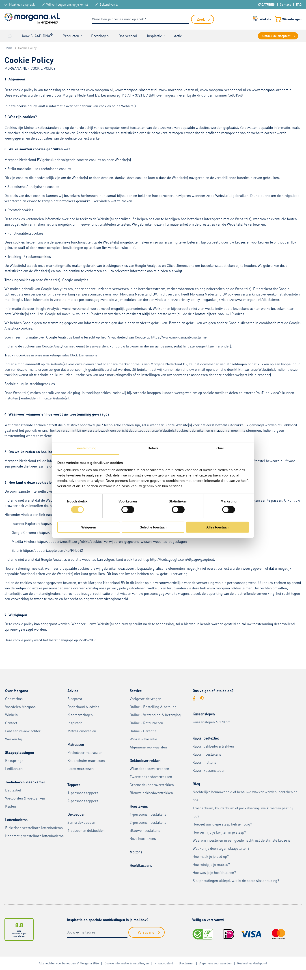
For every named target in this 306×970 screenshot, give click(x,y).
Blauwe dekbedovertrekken (151, 793)
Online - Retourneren (146, 723)
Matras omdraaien (81, 731)
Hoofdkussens (141, 865)
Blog (196, 784)
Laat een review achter (23, 731)
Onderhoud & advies (83, 707)
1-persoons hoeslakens (148, 814)
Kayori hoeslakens (207, 754)
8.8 (19, 924)
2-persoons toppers (82, 801)
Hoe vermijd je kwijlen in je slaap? (219, 832)
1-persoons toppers (82, 793)
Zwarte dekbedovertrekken (151, 776)
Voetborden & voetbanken (25, 798)
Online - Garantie (143, 731)
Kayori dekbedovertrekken (213, 746)
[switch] (127, 509)
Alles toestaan (217, 527)
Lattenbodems (16, 819)
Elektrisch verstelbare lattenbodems (34, 828)
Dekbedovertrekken (145, 760)
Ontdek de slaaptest (276, 36)
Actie (178, 36)
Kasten (10, 806)
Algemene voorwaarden (148, 747)
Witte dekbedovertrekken (149, 768)
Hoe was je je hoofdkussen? (214, 872)
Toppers (73, 784)
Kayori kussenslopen (209, 770)
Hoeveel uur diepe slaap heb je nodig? (222, 824)
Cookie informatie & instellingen (126, 963)
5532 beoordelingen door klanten (19, 933)
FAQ (299, 4)
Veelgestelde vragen (145, 698)
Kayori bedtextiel (206, 738)
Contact (285, 4)
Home (9, 36)
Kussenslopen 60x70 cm (212, 722)
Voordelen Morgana (20, 707)
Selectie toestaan (153, 527)
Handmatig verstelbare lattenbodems (34, 836)
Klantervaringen (80, 715)
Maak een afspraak (22, 4)
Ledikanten (14, 768)
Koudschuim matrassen (86, 760)
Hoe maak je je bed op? (211, 856)
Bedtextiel (13, 790)
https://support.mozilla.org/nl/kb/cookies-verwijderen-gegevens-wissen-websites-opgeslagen (112, 541)
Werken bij (13, 739)
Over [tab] (220, 448)
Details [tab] (153, 448)
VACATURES (266, 4)
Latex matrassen (80, 768)
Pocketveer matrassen (84, 752)
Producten (71, 36)
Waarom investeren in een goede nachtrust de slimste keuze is (242, 840)
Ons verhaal (128, 36)
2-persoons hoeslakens (148, 822)
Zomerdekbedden (81, 822)
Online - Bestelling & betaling (153, 707)
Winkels (265, 19)
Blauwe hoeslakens (145, 830)
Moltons (136, 852)
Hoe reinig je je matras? (211, 864)
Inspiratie (154, 36)
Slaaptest (74, 698)
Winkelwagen (292, 19)
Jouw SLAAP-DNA (37, 35)
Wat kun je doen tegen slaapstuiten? (221, 848)
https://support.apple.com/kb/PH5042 (53, 550)
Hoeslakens (139, 806)
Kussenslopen (204, 714)
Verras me (146, 932)
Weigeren (88, 527)
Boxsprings (14, 760)
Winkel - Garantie (143, 739)
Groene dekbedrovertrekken (152, 784)
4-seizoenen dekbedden (86, 830)
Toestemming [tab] (85, 448)
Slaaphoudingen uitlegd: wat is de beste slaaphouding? (236, 880)
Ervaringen (100, 36)
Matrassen (75, 744)
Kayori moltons (204, 762)
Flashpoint (259, 963)
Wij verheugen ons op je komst (67, 4)
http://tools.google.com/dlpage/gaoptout (182, 559)
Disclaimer (186, 963)
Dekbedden (76, 814)
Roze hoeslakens (143, 838)
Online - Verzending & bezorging (155, 715)
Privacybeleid (164, 963)
